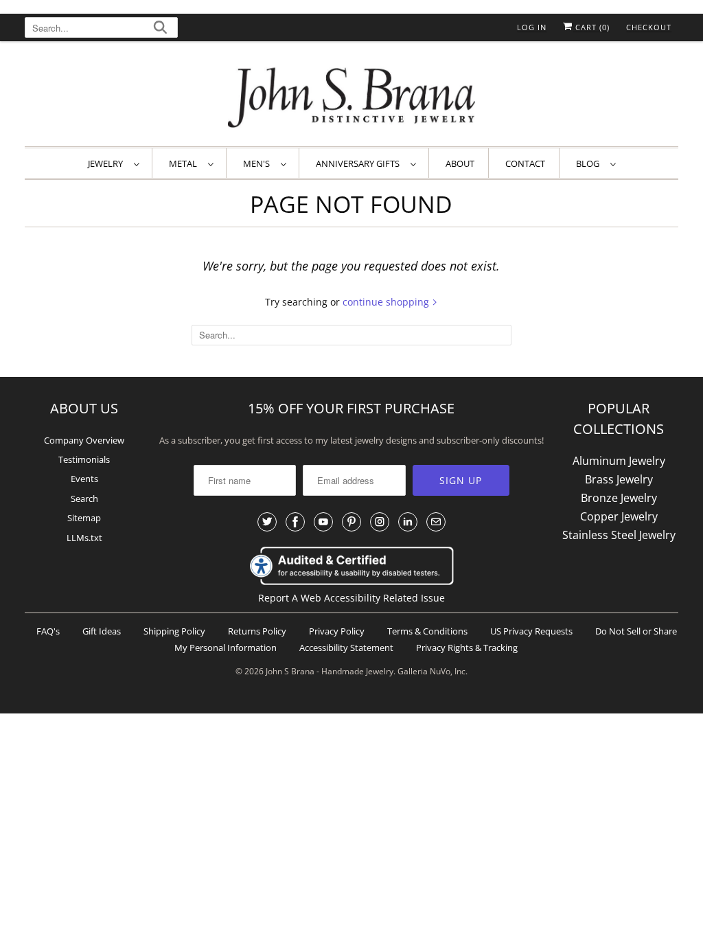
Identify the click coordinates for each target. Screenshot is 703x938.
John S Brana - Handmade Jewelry (329, 671)
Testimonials (84, 459)
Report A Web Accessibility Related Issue (351, 597)
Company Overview (84, 440)
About (460, 163)
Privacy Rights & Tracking (467, 647)
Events (84, 478)
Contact (525, 163)
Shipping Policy (174, 631)
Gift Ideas (101, 631)
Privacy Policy (337, 631)
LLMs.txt (84, 537)
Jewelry (107, 163)
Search (84, 498)
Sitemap (84, 518)
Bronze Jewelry (619, 497)
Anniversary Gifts (360, 163)
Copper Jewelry (619, 516)
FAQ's (48, 631)
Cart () (591, 27)
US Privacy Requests (531, 631)
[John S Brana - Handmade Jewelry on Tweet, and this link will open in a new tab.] (267, 521)
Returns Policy (257, 631)
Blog (589, 163)
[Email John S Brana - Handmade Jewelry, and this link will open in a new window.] (436, 521)
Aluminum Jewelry (619, 460)
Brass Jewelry (619, 479)
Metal (185, 163)
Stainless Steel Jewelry (619, 534)
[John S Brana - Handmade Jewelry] (352, 97)
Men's (258, 163)
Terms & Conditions (427, 631)
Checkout (648, 27)
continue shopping (387, 301)
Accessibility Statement (346, 647)
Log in (531, 27)
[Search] (160, 29)
